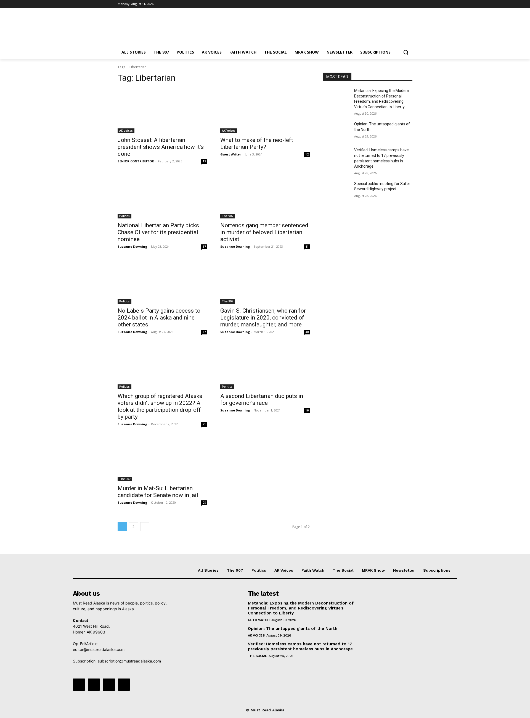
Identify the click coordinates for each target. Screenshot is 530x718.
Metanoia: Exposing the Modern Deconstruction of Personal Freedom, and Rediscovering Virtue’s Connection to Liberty (301, 608)
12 (204, 161)
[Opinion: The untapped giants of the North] (336, 131)
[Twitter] (394, 4)
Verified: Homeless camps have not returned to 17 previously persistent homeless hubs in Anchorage (300, 646)
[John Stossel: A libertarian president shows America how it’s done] (162, 110)
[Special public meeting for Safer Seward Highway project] (336, 190)
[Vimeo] (401, 4)
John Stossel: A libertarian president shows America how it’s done (161, 147)
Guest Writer (230, 154)
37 (204, 332)
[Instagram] (386, 4)
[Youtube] (409, 4)
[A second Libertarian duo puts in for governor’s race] (265, 366)
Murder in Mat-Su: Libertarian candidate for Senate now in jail (158, 491)
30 (307, 332)
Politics (124, 216)
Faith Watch (259, 620)
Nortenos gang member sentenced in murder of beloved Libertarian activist (264, 232)
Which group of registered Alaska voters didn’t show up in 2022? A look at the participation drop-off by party (160, 406)
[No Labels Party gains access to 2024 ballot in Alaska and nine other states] (162, 281)
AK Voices (126, 131)
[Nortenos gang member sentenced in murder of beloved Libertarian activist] (265, 196)
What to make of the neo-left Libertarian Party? (256, 143)
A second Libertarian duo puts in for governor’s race (261, 399)
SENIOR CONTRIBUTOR (136, 161)
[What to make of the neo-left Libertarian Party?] (265, 110)
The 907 (227, 216)
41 (307, 247)
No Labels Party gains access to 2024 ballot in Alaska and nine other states (159, 317)
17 (204, 247)
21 (204, 424)
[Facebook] (378, 4)
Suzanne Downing (132, 246)
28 (204, 503)
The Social (257, 656)
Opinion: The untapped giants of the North (292, 628)
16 (307, 410)
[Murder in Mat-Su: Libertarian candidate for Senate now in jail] (162, 459)
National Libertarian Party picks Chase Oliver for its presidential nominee (158, 232)
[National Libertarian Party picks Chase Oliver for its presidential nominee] (162, 196)
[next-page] (144, 526)
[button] (405, 52)
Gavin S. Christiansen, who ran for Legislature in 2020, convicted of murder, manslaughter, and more (263, 317)
